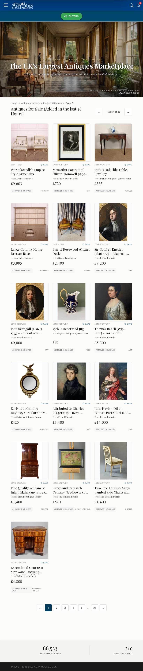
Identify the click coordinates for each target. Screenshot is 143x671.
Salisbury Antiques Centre (29, 417)
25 (94, 607)
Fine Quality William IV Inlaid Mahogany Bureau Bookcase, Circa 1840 (29, 492)
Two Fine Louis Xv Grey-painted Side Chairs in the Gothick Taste (112, 492)
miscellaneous (82, 509)
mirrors (44, 430)
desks (87, 270)
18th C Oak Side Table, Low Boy (111, 172)
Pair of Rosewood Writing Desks (71, 251)
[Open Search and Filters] (132, 5)
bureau (44, 509)
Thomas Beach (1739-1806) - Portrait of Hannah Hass (110, 333)
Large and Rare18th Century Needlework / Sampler (69, 492)
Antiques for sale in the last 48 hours (41, 103)
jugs (88, 350)
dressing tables (37, 590)
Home (14, 103)
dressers (43, 270)
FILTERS (74, 16)
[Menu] (6, 5)
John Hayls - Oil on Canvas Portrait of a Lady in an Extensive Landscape (113, 414)
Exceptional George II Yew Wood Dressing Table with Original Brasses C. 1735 (27, 573)
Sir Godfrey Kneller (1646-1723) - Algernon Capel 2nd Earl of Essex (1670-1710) (112, 255)
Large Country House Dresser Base (27, 251)
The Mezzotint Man (68, 178)
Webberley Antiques (26, 576)
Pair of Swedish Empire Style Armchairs (28, 172)
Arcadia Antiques (24, 178)
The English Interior (68, 496)
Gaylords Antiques (67, 257)
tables (128, 191)
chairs (45, 191)
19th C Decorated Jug (68, 329)
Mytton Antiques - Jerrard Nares (115, 178)
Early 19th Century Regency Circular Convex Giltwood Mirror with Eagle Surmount (29, 414)
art (88, 191)
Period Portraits (107, 257)
